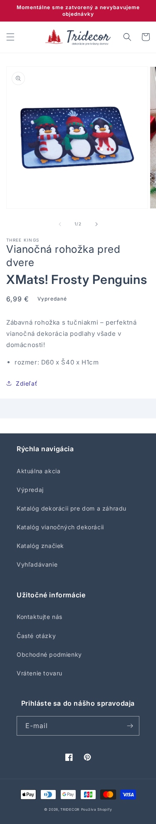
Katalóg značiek (40, 545)
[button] (10, 37)
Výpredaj (30, 489)
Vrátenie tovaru (39, 673)
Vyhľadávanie (37, 564)
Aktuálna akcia (38, 470)
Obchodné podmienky (49, 654)
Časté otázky (36, 635)
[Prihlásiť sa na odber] (130, 726)
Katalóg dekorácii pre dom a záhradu (71, 508)
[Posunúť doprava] (96, 224)
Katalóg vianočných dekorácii (60, 527)
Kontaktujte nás (39, 616)
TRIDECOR (69, 809)
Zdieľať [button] (26, 383)
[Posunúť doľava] (60, 224)
